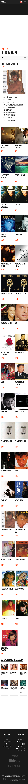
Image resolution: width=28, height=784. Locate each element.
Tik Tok (22, 746)
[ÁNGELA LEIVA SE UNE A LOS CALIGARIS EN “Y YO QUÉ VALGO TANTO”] (14, 683)
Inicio (7, 740)
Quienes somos (22, 748)
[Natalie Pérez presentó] (4, 683)
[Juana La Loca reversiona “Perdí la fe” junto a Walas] (4, 667)
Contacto (22, 750)
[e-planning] (14, 766)
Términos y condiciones (10, 776)
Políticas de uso (19, 776)
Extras (7, 748)
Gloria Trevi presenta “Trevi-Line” (13, 672)
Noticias (7, 744)
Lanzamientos (7, 746)
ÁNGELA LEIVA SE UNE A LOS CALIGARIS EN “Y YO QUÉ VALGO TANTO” (13, 689)
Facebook (22, 744)
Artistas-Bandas (7, 742)
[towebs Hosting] (14, 755)
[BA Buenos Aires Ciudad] (14, 761)
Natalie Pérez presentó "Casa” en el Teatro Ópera (4, 689)
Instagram (22, 742)
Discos (3, 57)
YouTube (22, 740)
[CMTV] (3, 2)
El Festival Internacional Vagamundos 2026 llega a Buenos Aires (23, 690)
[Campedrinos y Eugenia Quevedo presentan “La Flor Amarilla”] (23, 667)
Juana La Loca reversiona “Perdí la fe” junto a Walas (4, 672)
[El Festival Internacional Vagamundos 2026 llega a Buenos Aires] (23, 683)
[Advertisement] (14, 29)
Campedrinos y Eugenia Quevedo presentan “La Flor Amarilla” (23, 672)
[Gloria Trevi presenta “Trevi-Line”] (14, 667)
